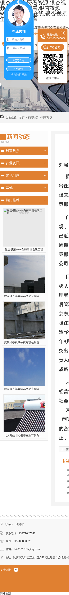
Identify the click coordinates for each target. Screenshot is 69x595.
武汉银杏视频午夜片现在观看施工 (24, 342)
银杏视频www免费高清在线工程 (24, 249)
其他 (9, 188)
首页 (22, 117)
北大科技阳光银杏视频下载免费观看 (24, 435)
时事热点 (46, 117)
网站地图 (5, 593)
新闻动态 (33, 117)
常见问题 (13, 175)
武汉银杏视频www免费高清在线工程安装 (24, 296)
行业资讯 (13, 163)
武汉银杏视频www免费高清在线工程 (24, 388)
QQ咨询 (55, 47)
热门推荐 (13, 200)
